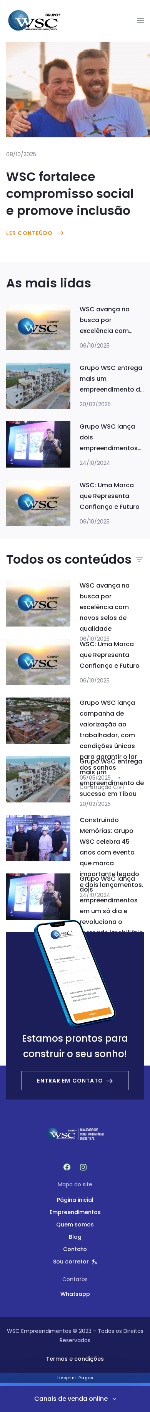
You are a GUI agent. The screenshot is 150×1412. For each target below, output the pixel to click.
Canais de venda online (71, 1398)
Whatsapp (75, 1294)
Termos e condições (75, 1359)
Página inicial (75, 1200)
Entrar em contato (70, 1080)
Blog (75, 1237)
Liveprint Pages (75, 1378)
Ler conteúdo (29, 233)
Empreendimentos (75, 1212)
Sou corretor (71, 1261)
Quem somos (75, 1224)
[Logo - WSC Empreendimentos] (34, 21)
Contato (75, 1249)
